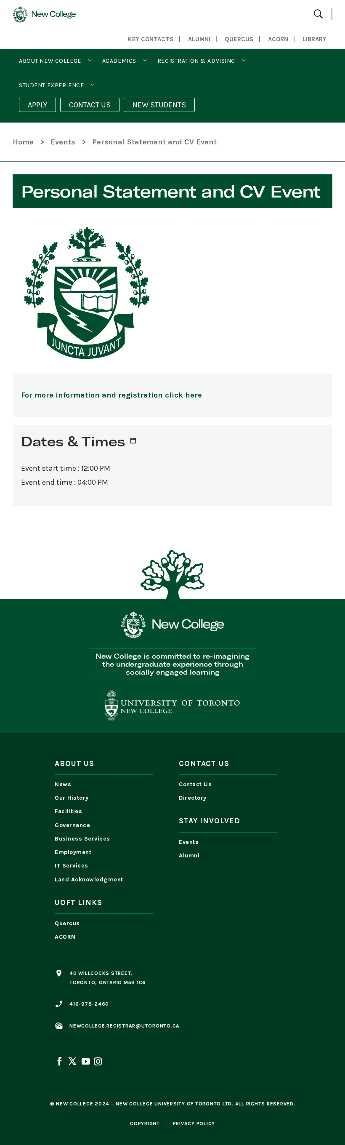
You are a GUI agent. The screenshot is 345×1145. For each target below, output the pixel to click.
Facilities (68, 811)
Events (62, 142)
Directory (193, 797)
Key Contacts (151, 39)
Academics (119, 60)
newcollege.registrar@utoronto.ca (124, 1026)
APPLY (37, 104)
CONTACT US (90, 104)
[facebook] (60, 1062)
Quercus (67, 923)
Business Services (82, 838)
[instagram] (97, 1062)
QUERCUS (239, 39)
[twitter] (72, 1062)
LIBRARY (314, 39)
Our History (72, 797)
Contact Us (195, 784)
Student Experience (51, 85)
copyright (145, 1123)
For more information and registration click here (111, 395)
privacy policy (194, 1123)
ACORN (278, 39)
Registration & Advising (196, 60)
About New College (50, 60)
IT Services (71, 865)
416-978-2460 (89, 1004)
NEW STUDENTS (159, 104)
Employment (73, 852)
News (63, 784)
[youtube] (85, 1062)
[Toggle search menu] (318, 14)
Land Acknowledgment (91, 879)
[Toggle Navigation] (90, 60)
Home (23, 142)
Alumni (199, 39)
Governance (72, 825)
